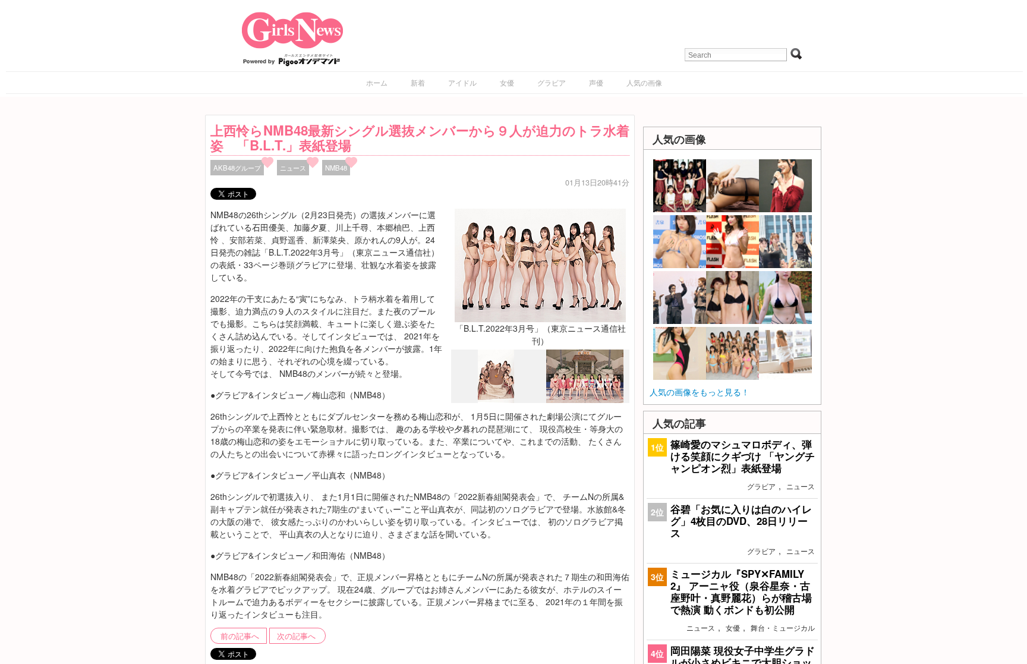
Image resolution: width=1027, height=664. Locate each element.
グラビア (551, 82)
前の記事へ (239, 636)
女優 (507, 82)
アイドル (462, 82)
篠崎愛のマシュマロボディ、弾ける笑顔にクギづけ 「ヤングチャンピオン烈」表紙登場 (742, 456)
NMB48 (336, 167)
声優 (596, 82)
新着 (418, 82)
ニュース (293, 167)
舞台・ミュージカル (783, 627)
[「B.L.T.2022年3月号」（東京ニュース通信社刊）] (540, 264)
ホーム (377, 82)
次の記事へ (296, 636)
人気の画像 (644, 82)
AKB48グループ (237, 167)
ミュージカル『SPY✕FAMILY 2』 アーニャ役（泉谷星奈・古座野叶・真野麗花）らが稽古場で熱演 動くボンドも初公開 (741, 591)
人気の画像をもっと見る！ (699, 392)
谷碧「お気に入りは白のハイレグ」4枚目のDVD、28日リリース (741, 520)
